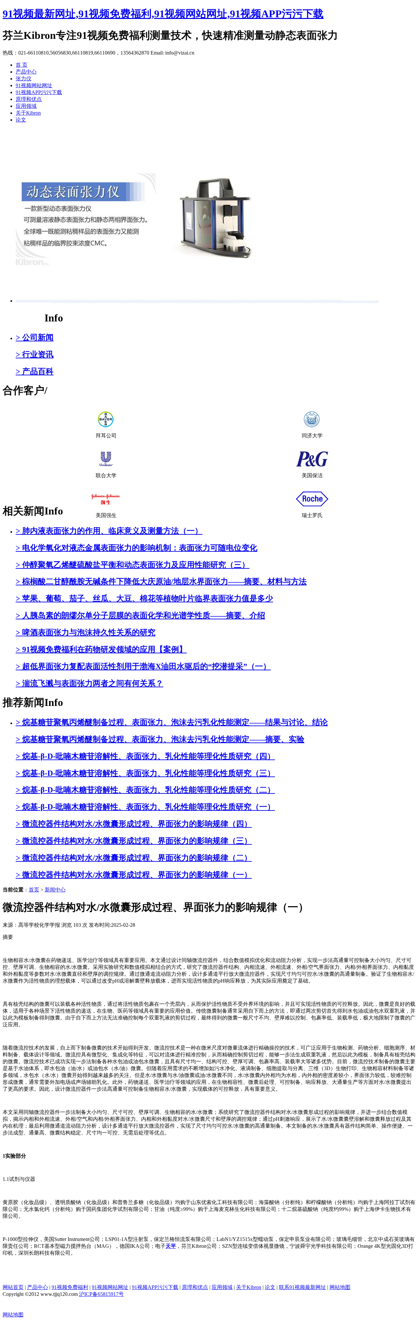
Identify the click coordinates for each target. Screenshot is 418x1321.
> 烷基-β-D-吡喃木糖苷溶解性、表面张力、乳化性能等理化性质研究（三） (145, 773)
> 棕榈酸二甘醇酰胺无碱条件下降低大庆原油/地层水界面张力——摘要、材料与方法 (161, 581)
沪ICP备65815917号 (101, 1294)
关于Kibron (28, 113)
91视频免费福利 (70, 1287)
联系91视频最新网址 (302, 1287)
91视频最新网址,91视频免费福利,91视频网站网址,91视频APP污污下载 (163, 14)
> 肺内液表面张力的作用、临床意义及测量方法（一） (109, 531)
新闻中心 (23, 318)
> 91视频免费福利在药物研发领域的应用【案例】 (101, 649)
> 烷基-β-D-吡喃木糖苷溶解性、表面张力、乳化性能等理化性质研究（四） (145, 756)
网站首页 (13, 1287)
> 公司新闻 (35, 337)
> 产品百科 (35, 371)
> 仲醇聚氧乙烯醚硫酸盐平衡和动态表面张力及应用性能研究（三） (132, 565)
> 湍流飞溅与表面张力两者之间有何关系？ (89, 683)
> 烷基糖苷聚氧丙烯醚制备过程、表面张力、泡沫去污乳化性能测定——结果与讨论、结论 (172, 722)
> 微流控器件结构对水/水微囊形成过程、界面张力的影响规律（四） (134, 824)
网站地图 (340, 1287)
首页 (34, 889)
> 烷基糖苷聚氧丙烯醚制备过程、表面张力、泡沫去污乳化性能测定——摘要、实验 (160, 739)
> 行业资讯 (35, 354)
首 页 (21, 65)
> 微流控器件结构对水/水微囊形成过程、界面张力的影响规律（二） (134, 858)
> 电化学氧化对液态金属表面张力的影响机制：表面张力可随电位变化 (136, 548)
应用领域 (26, 106)
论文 (21, 119)
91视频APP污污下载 (39, 92)
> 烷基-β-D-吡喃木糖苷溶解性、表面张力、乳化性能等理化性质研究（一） (145, 807)
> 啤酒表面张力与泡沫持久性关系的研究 (85, 632)
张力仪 (23, 78)
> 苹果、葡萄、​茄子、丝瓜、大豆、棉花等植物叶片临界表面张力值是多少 (144, 598)
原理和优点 (29, 99)
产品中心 (26, 71)
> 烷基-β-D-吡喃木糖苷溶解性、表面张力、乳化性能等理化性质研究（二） (145, 790)
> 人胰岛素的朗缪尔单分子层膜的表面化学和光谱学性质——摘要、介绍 (140, 615)
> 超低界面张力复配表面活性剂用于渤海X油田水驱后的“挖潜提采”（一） (143, 666)
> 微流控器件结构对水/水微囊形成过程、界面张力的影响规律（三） (134, 841)
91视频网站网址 (34, 85)
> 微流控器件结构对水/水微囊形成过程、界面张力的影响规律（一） (134, 875)
